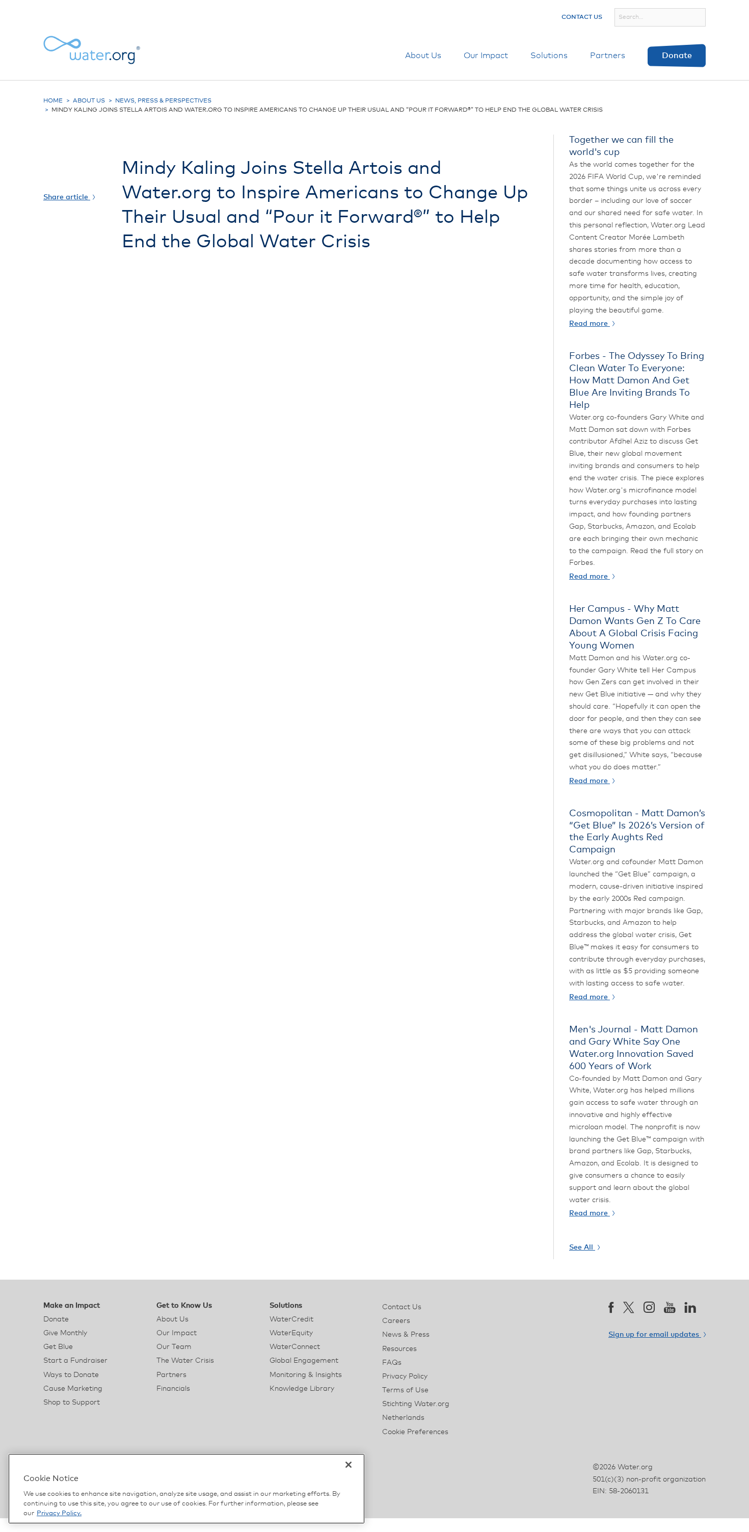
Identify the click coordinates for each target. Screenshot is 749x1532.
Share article (66, 197)
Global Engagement (304, 1360)
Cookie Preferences (415, 1432)
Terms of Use (405, 1390)
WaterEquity (291, 1333)
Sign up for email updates (654, 1334)
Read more (589, 323)
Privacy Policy (404, 1376)
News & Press (406, 1334)
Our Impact (486, 55)
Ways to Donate (71, 1375)
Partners (607, 55)
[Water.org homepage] (91, 50)
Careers (396, 1321)
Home (53, 101)
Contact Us (581, 17)
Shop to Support (71, 1402)
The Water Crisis (185, 1360)
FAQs (392, 1362)
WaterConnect (295, 1347)
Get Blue (58, 1347)
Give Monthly (65, 1333)
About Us (423, 55)
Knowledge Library (302, 1388)
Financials (173, 1388)
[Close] (348, 1464)
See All (582, 1247)
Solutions (549, 55)
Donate (677, 55)
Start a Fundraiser (75, 1360)
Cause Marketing (72, 1388)
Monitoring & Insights (306, 1375)
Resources (399, 1349)
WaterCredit (291, 1319)
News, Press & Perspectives (163, 101)
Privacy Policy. (59, 1513)
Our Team (174, 1347)
